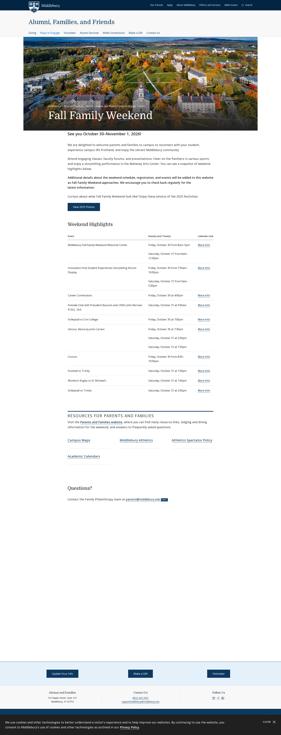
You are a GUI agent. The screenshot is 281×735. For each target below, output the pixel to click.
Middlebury (54, 106)
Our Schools (156, 5)
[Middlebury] (44, 5)
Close (267, 721)
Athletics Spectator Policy (192, 440)
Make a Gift (136, 33)
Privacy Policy (129, 727)
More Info (204, 245)
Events (141, 106)
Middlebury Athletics (136, 440)
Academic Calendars (84, 456)
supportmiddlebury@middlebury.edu (140, 701)
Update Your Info (62, 673)
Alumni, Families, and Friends (72, 22)
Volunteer (70, 33)
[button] (247, 5)
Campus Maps (79, 440)
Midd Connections (114, 33)
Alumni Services (89, 33)
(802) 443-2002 (140, 697)
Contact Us (153, 33)
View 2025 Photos (84, 207)
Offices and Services (210, 5)
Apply (170, 5)
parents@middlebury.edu (143, 499)
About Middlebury (186, 5)
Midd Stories (231, 5)
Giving (32, 33)
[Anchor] (116, 224)
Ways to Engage (50, 33)
